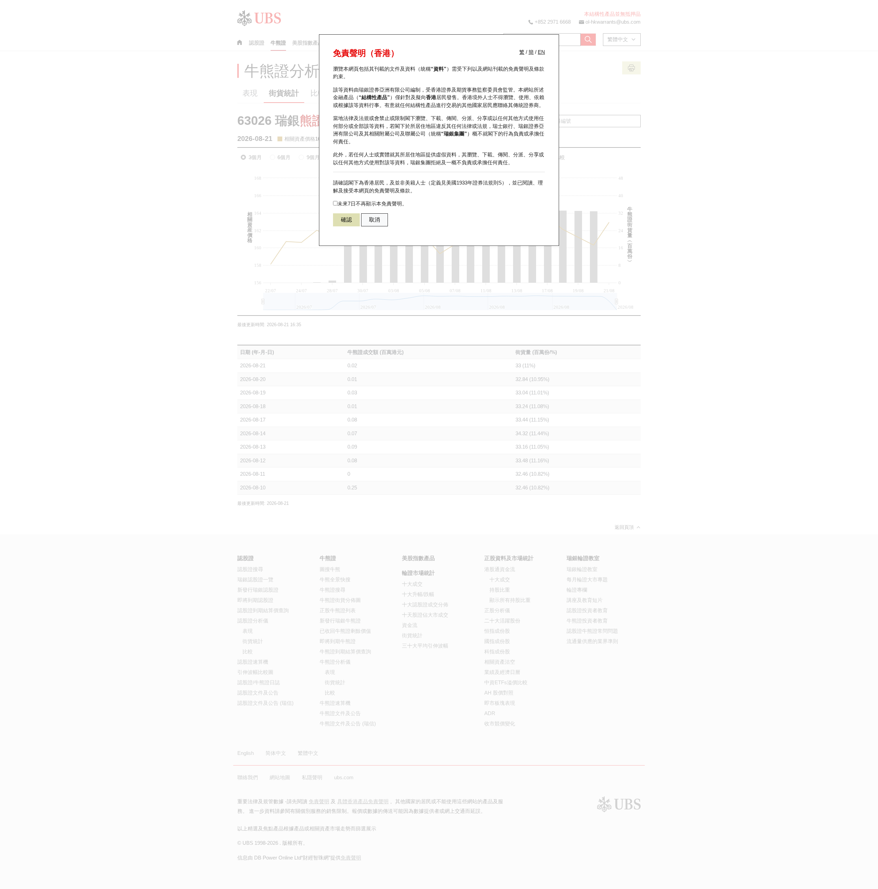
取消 (374, 220)
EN (541, 52)
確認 (346, 220)
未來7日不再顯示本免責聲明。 (372, 203)
